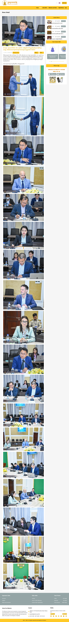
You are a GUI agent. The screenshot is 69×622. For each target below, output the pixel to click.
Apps (66, 7)
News (40, 7)
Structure (4, 598)
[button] (45, 7)
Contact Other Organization (37, 602)
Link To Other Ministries (37, 600)
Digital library (61, 7)
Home (37, 7)
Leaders (3, 600)
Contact (33, 598)
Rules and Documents (6, 602)
